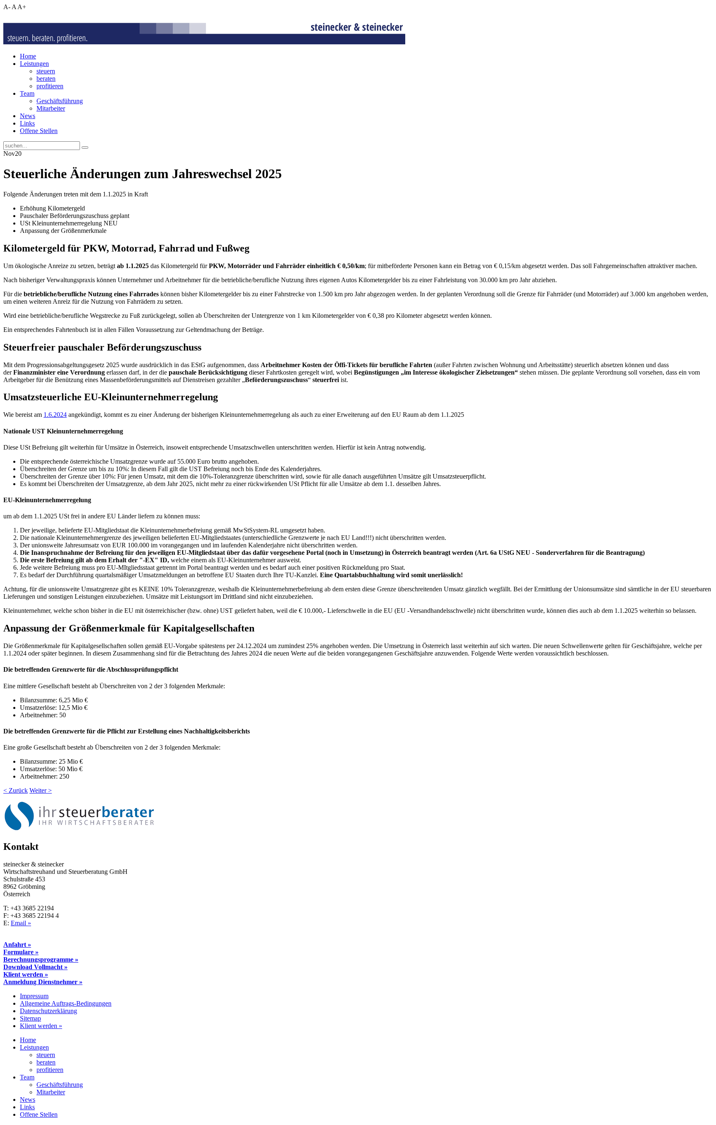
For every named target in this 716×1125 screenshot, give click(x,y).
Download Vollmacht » (35, 966)
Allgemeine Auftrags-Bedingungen (65, 1003)
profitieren (49, 86)
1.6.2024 (55, 414)
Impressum (34, 995)
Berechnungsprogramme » (40, 959)
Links (27, 123)
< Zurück (15, 790)
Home (28, 56)
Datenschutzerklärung (48, 1010)
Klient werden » (25, 974)
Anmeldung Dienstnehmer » (42, 981)
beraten (46, 78)
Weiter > (40, 790)
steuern (45, 71)
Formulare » (21, 952)
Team (27, 93)
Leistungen (34, 63)
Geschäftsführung (59, 100)
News (27, 115)
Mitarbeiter (50, 108)
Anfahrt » (17, 944)
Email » (21, 923)
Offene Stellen (39, 130)
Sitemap (30, 1018)
